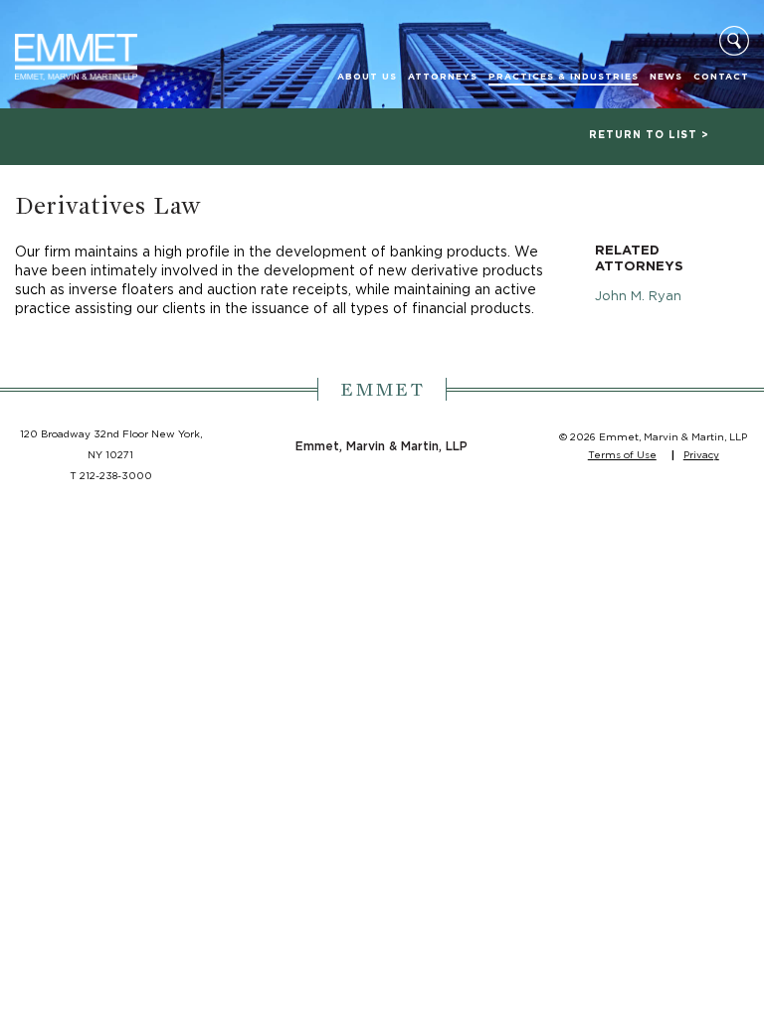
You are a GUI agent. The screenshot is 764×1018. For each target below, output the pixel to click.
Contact (721, 77)
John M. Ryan (638, 296)
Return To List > (649, 135)
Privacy (701, 455)
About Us (367, 77)
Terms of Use (622, 455)
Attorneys (443, 77)
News (666, 77)
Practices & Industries (563, 77)
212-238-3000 (116, 476)
